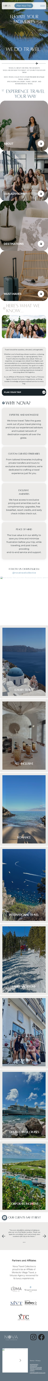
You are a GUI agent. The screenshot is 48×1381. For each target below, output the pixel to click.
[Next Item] (20, 1360)
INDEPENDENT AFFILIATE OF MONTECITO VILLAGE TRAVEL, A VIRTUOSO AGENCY (36, 1367)
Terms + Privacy (35, 1360)
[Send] (41, 143)
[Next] (44, 1236)
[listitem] (24, 661)
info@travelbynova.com (37, 1372)
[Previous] (3, 1236)
